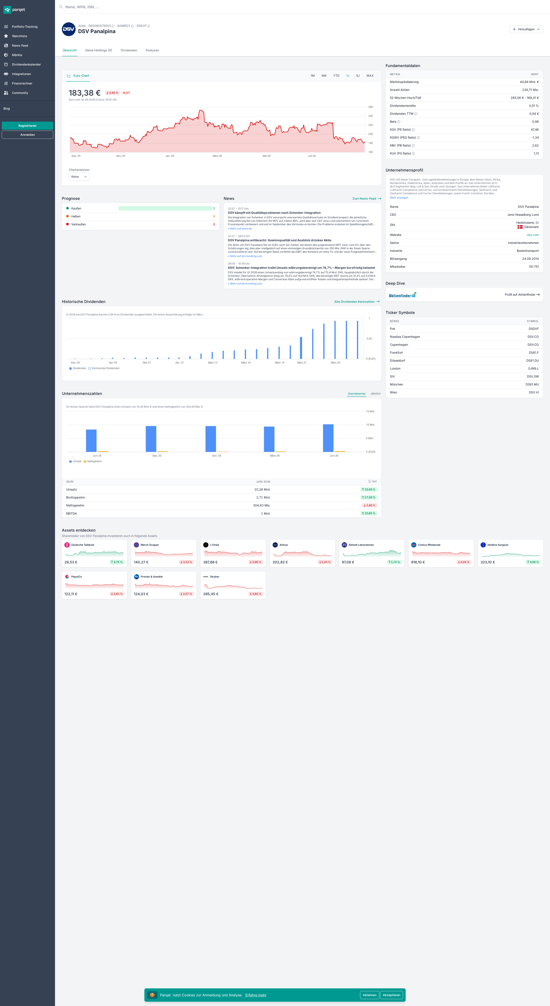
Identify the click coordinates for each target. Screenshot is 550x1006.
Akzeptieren (391, 995)
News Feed (20, 45)
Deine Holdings (98, 50)
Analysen (152, 50)
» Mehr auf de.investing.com (245, 256)
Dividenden (129, 50)
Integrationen (21, 74)
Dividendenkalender (26, 64)
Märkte (17, 55)
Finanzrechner (22, 83)
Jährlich (375, 393)
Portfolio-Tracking (25, 26)
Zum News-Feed (365, 198)
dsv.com (533, 235)
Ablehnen (369, 995)
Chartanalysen (79, 169)
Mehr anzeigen (399, 197)
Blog (6, 108)
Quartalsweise (356, 393)
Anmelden (27, 134)
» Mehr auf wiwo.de (240, 228)
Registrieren (27, 125)
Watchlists (19, 36)
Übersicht (70, 50)
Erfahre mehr (255, 995)
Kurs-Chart (81, 75)
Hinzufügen (526, 29)
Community (20, 93)
